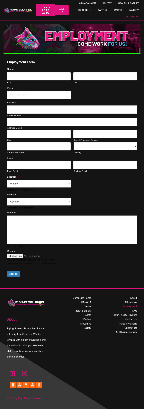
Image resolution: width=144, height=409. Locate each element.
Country (77, 153)
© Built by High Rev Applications (24, 398)
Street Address (14, 115)
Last (76, 82)
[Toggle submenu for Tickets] (90, 10)
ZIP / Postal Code (15, 152)
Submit (13, 273)
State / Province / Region (86, 140)
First (9, 82)
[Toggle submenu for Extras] (137, 17)
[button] (12, 373)
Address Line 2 (14, 128)
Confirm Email (80, 171)
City (9, 140)
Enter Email (12, 171)
